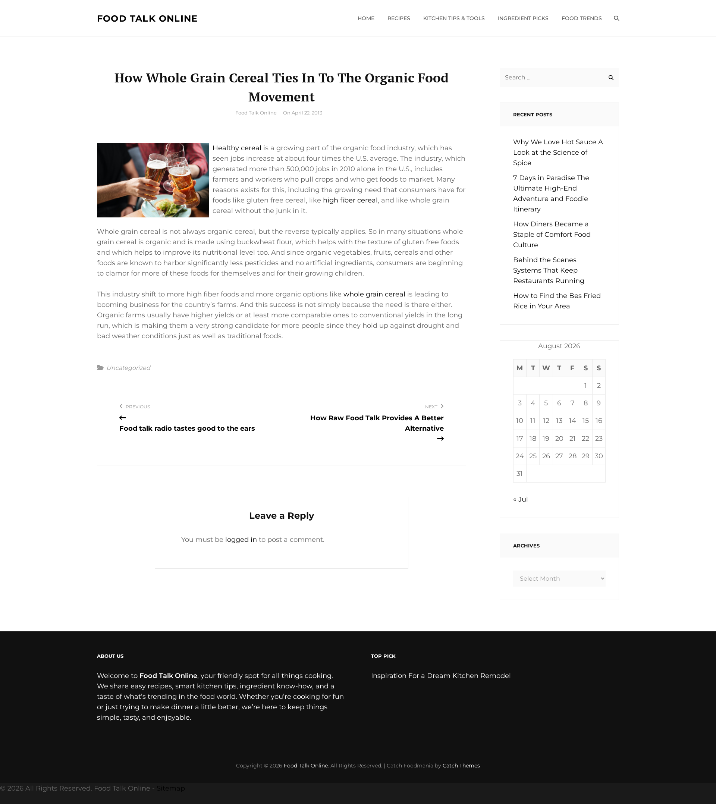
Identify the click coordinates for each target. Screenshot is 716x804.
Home (366, 18)
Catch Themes (461, 765)
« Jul (520, 499)
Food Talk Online (147, 18)
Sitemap (171, 788)
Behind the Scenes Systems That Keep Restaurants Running (548, 270)
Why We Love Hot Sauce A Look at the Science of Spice (558, 152)
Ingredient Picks (523, 18)
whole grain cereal (374, 294)
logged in (241, 540)
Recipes (398, 18)
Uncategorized (128, 368)
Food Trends (582, 18)
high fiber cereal (350, 200)
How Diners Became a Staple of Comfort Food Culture (552, 234)
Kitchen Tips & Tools (454, 18)
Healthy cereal (237, 148)
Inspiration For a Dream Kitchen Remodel (441, 676)
